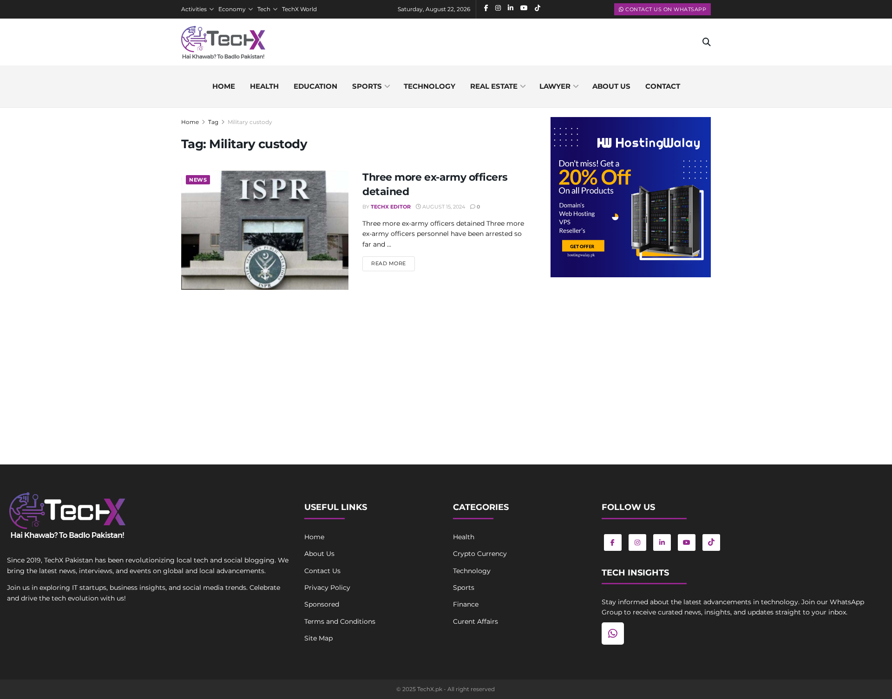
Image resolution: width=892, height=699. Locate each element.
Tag (213, 121)
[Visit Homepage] (223, 42)
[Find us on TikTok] (711, 542)
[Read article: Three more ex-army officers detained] (264, 230)
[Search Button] (706, 42)
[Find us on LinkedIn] (662, 542)
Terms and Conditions (339, 621)
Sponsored (321, 604)
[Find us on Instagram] (637, 542)
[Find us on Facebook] (613, 542)
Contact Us (322, 571)
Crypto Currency (480, 553)
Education (315, 86)
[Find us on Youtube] (686, 542)
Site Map (318, 638)
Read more (393, 263)
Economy (232, 9)
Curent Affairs (475, 621)
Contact (662, 86)
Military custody (250, 121)
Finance (466, 604)
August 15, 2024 (443, 206)
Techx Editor (391, 206)
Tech (263, 9)
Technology (429, 86)
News (198, 179)
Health (264, 86)
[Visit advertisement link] (631, 197)
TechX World (299, 9)
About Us (319, 553)
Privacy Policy (327, 587)
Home (223, 86)
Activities (194, 9)
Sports (367, 86)
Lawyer (555, 86)
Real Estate (494, 86)
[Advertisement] (631, 361)
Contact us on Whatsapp (665, 9)
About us (611, 86)
